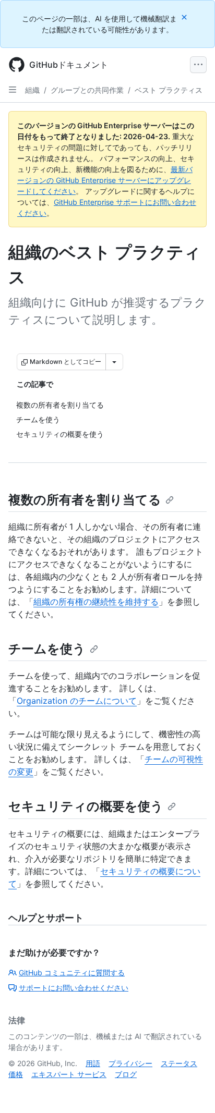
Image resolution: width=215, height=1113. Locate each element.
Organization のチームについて (77, 700)
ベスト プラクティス (168, 89)
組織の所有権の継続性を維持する (96, 601)
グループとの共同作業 (87, 89)
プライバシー (130, 1063)
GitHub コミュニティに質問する (72, 972)
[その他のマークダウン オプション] (114, 361)
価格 (15, 1074)
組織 (32, 89)
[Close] (185, 17)
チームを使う (47, 648)
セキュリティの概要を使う (85, 806)
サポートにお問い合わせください (73, 987)
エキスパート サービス (68, 1074)
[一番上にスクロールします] (192, 1090)
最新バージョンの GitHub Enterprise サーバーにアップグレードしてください (105, 180)
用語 (93, 1063)
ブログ (126, 1074)
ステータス (179, 1063)
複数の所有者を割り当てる (84, 499)
